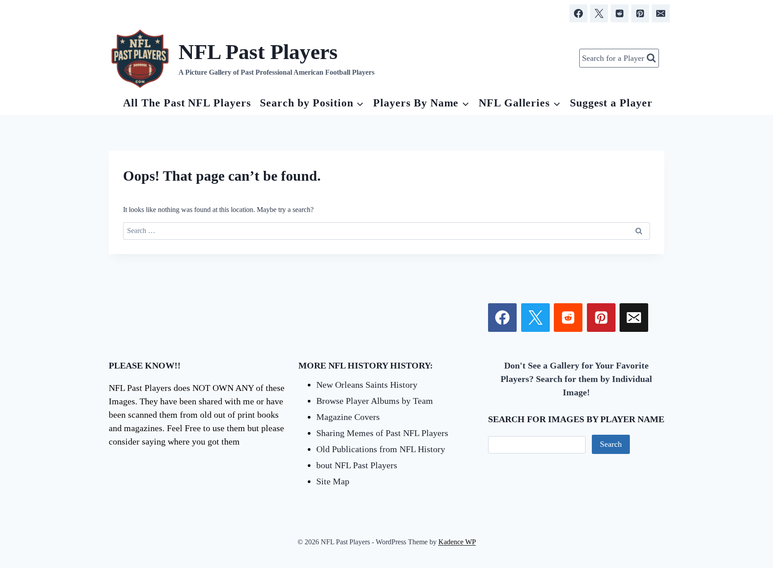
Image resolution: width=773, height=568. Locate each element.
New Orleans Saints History (366, 385)
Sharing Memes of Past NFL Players (382, 433)
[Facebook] (578, 13)
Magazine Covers (348, 417)
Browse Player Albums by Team (374, 401)
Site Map (332, 481)
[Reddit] (620, 13)
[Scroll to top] (714, 460)
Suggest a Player (611, 103)
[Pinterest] (640, 13)
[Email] (661, 13)
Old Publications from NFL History (380, 449)
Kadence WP (457, 542)
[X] (599, 13)
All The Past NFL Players (187, 103)
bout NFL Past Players (356, 465)
